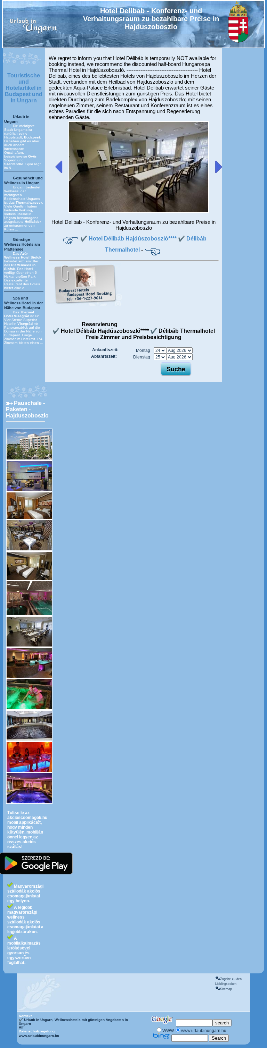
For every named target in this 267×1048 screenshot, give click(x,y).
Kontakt (25, 1016)
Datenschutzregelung (37, 1031)
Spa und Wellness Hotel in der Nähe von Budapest (23, 303)
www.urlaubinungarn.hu (39, 1036)
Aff (21, 1027)
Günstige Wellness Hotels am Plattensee (22, 244)
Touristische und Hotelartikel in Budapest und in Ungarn (23, 88)
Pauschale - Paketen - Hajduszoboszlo (27, 409)
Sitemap (226, 989)
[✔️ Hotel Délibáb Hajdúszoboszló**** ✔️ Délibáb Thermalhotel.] (138, 211)
